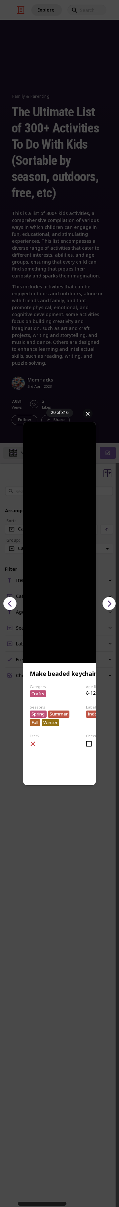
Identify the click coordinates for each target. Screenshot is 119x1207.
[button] (10, 603)
